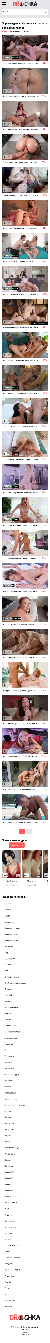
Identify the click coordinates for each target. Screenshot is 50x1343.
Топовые (26, 31)
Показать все (16, 845)
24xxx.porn (25, 1329)
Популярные (15, 31)
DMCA (25, 1332)
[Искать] (45, 11)
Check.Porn (25, 1335)
